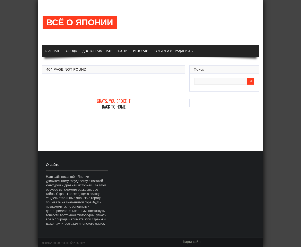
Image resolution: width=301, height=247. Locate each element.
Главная (52, 51)
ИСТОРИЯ (140, 51)
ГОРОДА (70, 51)
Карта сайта (192, 242)
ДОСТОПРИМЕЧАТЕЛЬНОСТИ (105, 51)
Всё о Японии (79, 22)
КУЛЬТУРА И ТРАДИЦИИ (172, 51)
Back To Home (114, 107)
